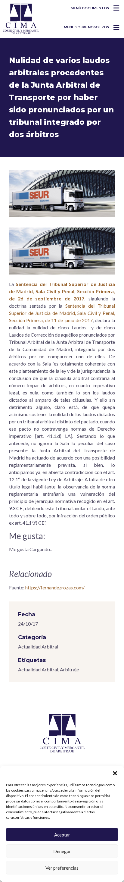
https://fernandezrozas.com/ (55, 587)
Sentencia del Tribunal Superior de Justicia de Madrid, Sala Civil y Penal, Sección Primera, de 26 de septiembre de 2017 (62, 291)
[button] (115, 773)
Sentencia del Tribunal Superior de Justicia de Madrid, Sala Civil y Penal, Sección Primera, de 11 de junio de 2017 (62, 313)
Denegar (62, 851)
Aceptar (62, 834)
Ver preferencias (62, 868)
